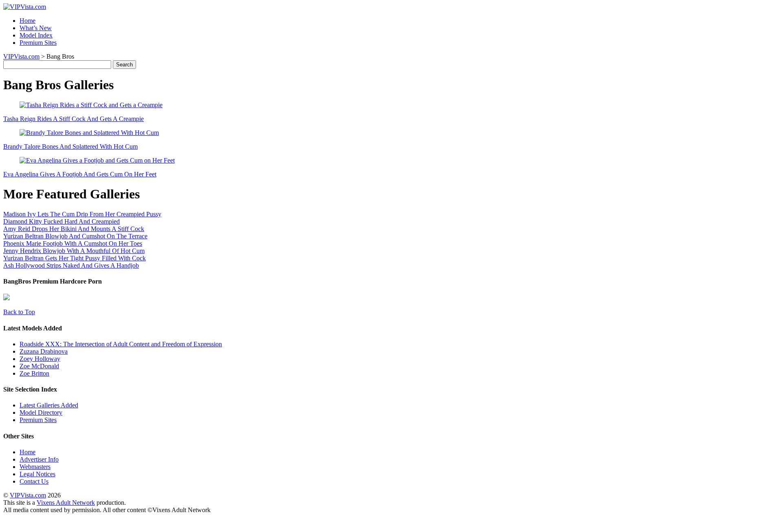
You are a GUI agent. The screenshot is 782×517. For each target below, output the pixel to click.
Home (27, 20)
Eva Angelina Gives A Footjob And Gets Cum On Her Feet (79, 174)
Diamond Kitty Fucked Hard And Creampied (61, 221)
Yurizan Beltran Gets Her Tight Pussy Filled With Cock (74, 258)
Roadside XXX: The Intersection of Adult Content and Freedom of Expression (121, 344)
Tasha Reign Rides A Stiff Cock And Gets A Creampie (73, 118)
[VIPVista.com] (24, 6)
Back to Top (19, 311)
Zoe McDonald (39, 366)
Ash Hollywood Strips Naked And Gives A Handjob (71, 265)
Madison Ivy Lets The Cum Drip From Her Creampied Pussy (82, 214)
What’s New (36, 27)
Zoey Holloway (40, 358)
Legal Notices (37, 474)
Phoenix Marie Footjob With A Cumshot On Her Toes (72, 243)
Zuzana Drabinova (44, 351)
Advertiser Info (39, 459)
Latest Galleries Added (49, 405)
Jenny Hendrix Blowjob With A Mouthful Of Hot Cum (74, 250)
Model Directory (41, 412)
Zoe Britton (34, 373)
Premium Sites (38, 42)
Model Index (36, 35)
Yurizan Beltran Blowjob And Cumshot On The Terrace (75, 236)
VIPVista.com (21, 56)
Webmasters (35, 466)
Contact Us (34, 481)
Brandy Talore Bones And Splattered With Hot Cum (70, 146)
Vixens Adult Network (66, 502)
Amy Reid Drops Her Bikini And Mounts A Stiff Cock (73, 228)
